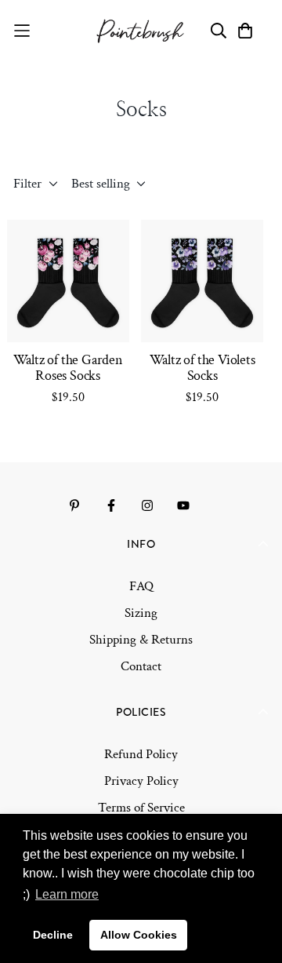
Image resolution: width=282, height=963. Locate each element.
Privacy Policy (141, 781)
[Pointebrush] (141, 31)
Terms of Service (141, 807)
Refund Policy (141, 754)
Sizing (141, 613)
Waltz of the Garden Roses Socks (68, 368)
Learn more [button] (67, 894)
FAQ (141, 586)
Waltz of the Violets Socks (202, 368)
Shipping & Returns (141, 639)
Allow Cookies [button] (138, 934)
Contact (141, 666)
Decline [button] (53, 934)
